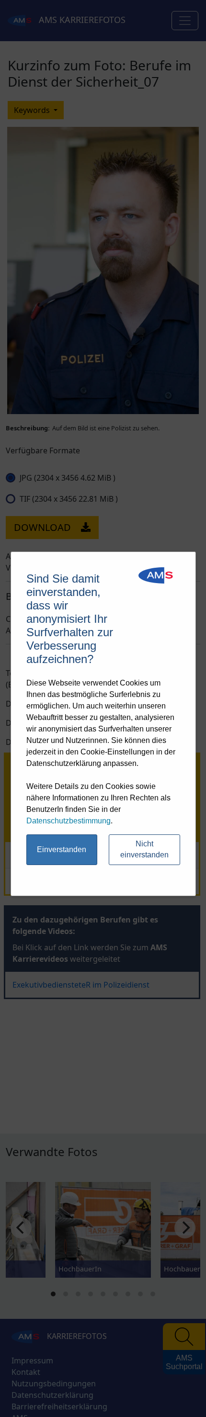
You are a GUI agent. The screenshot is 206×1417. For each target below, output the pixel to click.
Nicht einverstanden (144, 849)
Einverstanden (61, 849)
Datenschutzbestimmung (68, 821)
